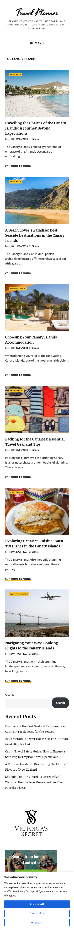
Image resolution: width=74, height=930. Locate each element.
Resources (15, 74)
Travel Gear (16, 390)
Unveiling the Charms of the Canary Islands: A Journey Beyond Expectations (35, 128)
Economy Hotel (18, 288)
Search (9, 695)
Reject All (37, 922)
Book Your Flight (19, 594)
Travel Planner (37, 12)
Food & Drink (16, 492)
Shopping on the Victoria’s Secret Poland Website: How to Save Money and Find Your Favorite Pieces (35, 782)
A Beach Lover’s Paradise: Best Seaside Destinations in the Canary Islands (35, 235)
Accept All (37, 904)
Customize (37, 913)
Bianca (35, 139)
